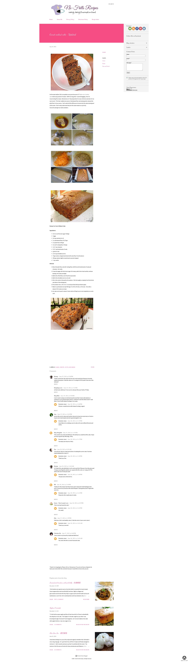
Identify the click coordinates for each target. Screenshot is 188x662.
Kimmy (56, 376)
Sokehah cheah (62, 404)
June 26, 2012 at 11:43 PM (75, 508)
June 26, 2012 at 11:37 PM (75, 439)
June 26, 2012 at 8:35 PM (76, 503)
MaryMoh (56, 396)
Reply (56, 384)
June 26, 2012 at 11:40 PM (75, 474)
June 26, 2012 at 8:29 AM (64, 449)
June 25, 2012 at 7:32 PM (70, 388)
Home (51, 19)
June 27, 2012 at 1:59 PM (64, 518)
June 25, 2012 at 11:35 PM (70, 432)
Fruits (103, 63)
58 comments (57, 649)
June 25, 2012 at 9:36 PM (67, 396)
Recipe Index (95, 19)
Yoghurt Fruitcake (55, 608)
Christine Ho (57, 533)
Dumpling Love (58, 388)
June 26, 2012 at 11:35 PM (75, 421)
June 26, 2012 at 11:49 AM (66, 466)
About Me (59, 19)
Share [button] (104, 52)
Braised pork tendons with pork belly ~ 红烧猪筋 (65, 583)
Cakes (103, 61)
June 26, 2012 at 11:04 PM (75, 404)
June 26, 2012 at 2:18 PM (64, 484)
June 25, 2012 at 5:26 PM (66, 376)
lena (55, 414)
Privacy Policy (70, 19)
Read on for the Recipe (82, 624)
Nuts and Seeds (105, 66)
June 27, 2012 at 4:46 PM (69, 533)
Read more (86, 599)
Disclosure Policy (83, 19)
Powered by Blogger (82, 656)
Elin (55, 518)
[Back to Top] (184, 658)
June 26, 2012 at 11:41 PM (75, 493)
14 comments (57, 624)
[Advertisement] (72, 350)
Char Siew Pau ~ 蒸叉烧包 (58, 633)
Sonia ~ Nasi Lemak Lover (61, 503)
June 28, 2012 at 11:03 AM (75, 523)
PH (55, 484)
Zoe (55, 449)
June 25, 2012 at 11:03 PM (65, 414)
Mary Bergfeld (58, 432)
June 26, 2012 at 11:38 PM (75, 456)
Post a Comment (58, 599)
